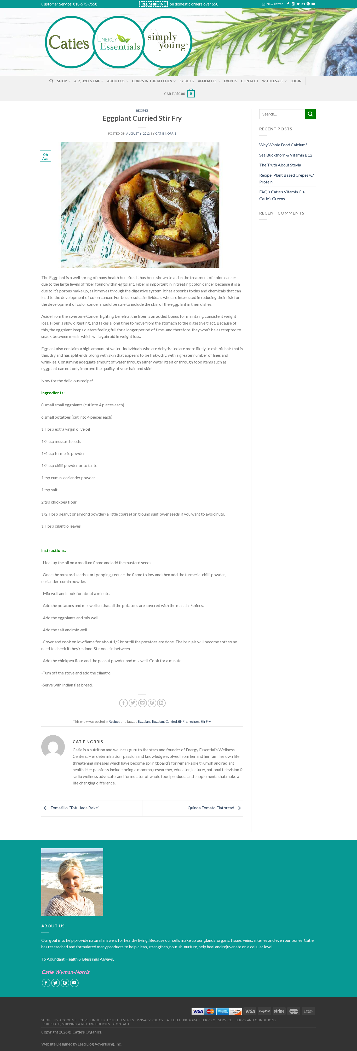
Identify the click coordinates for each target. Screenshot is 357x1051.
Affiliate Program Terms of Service (199, 1020)
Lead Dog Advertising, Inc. (100, 1044)
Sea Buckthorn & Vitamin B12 (285, 154)
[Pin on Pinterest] (152, 703)
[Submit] (310, 114)
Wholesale (272, 81)
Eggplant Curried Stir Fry (169, 721)
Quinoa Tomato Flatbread (211, 807)
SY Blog (187, 81)
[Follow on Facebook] (288, 4)
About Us (116, 81)
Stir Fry (206, 721)
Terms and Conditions (255, 1020)
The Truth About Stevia (280, 164)
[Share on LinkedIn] (161, 703)
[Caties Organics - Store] (124, 42)
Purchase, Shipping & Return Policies (76, 1024)
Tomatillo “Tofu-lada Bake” (74, 807)
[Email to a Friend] (142, 703)
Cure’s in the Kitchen (152, 81)
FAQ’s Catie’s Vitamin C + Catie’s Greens (282, 195)
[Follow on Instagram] (293, 4)
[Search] (51, 81)
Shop (62, 81)
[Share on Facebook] (123, 703)
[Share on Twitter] (133, 703)
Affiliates (207, 81)
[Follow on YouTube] (313, 4)
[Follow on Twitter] (298, 4)
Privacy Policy (150, 1020)
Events (231, 81)
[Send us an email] (303, 4)
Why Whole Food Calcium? (283, 144)
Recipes (142, 110)
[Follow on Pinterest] (308, 4)
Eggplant (144, 721)
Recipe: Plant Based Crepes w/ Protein (286, 178)
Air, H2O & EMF (87, 81)
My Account (65, 1020)
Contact (249, 81)
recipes (194, 721)
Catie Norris (165, 133)
